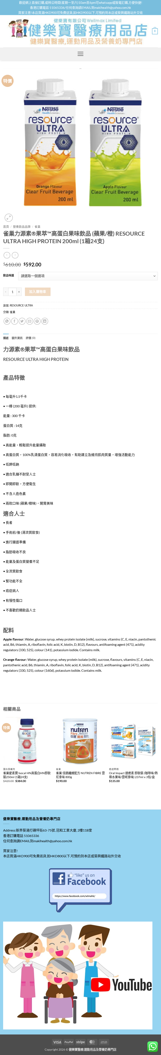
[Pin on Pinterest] (37, 321)
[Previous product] (15, 255)
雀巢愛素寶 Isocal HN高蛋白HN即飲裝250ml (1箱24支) (27, 775)
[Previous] (3, 755)
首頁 (6, 226)
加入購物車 (37, 291)
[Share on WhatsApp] (7, 321)
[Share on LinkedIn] (44, 321)
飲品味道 (8, 275)
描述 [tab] (6, 338)
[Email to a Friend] (29, 321)
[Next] (158, 755)
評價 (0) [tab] (31, 338)
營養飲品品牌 (22, 226)
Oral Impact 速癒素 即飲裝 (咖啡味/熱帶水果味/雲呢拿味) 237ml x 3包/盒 (133, 775)
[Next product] (7, 255)
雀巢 (37, 226)
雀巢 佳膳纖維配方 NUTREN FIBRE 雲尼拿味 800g (80, 775)
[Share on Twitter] (22, 321)
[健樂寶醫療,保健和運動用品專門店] (77, 31)
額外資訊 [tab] (17, 338)
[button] (155, 31)
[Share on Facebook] (14, 321)
